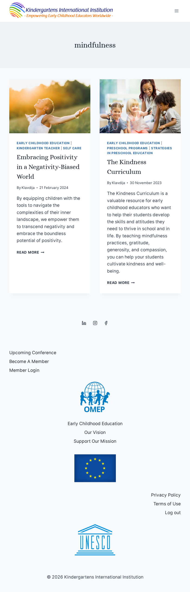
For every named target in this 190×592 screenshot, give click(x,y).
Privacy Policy (166, 495)
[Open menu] (176, 10)
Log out (173, 512)
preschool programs (127, 148)
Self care (72, 148)
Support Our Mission (95, 441)
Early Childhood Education (43, 143)
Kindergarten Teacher (38, 148)
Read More (30, 252)
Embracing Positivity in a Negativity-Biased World (48, 166)
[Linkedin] (84, 323)
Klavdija (28, 187)
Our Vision (95, 432)
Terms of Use (167, 503)
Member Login (24, 370)
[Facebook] (106, 323)
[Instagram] (95, 323)
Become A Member (29, 361)
